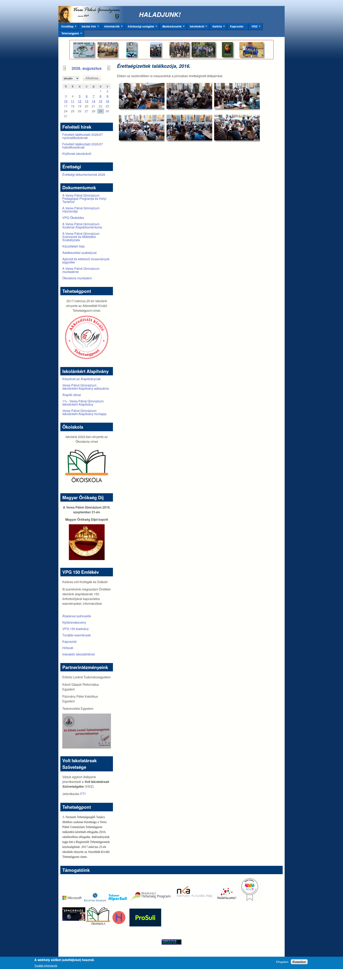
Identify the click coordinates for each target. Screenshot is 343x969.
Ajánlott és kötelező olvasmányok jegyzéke (85, 260)
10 (65, 101)
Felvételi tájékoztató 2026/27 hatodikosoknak (82, 146)
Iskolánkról (195, 27)
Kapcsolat (236, 26)
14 (93, 101)
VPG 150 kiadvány (75, 628)
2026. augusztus (87, 68)
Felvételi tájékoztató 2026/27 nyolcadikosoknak (82, 136)
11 (72, 101)
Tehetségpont (68, 34)
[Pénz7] (250, 900)
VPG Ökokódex (73, 217)
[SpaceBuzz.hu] (74, 925)
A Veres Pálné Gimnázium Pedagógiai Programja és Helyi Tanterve (84, 198)
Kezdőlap (65, 27)
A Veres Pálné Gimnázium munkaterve (80, 270)
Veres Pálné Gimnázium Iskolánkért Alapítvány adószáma (85, 387)
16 (107, 101)
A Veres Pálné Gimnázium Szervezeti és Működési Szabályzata (80, 236)
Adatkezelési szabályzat (79, 252)
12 (79, 101)
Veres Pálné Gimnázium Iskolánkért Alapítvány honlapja (84, 412)
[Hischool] (107, 925)
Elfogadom (282, 961)
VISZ (253, 27)
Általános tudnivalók (76, 616)
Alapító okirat (71, 394)
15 (100, 101)
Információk (110, 27)
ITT (82, 793)
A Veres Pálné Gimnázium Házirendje (80, 210)
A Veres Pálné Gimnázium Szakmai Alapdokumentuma (82, 225)
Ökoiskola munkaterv (77, 278)
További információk (45, 965)
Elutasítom (299, 961)
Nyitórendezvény (74, 622)
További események (76, 635)
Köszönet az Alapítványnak (81, 379)
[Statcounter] (171, 942)
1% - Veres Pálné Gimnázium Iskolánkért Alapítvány (83, 403)
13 (86, 101)
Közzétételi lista (73, 246)
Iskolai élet (87, 27)
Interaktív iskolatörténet (78, 654)
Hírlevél (67, 648)
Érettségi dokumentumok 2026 (83, 174)
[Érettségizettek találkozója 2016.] (142, 96)
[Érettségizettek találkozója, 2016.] (142, 127)
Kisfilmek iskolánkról (76, 153)
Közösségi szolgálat (139, 27)
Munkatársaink (170, 27)
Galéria (215, 27)
